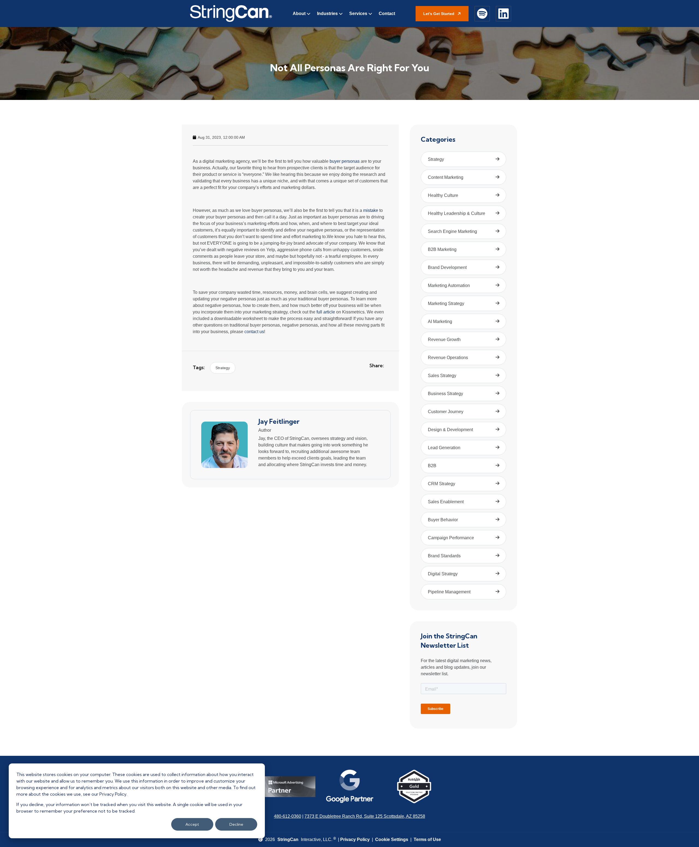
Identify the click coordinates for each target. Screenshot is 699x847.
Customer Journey (445, 411)
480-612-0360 (287, 816)
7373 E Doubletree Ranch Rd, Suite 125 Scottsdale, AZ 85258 (364, 816)
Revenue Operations (448, 357)
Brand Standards (444, 555)
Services (358, 13)
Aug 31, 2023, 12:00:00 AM (221, 137)
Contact (387, 13)
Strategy (222, 368)
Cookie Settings (391, 839)
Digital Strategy (443, 573)
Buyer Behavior (443, 519)
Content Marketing (445, 177)
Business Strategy (445, 393)
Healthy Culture (443, 195)
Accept (192, 824)
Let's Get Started (439, 13)
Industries (327, 13)
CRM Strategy (441, 483)
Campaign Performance (451, 537)
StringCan (287, 839)
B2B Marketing (442, 249)
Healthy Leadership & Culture (456, 213)
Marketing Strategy (446, 303)
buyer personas (345, 161)
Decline (236, 824)
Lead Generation (444, 447)
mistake (370, 210)
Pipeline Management (449, 592)
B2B (432, 465)
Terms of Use (427, 839)
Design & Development (450, 429)
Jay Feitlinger (279, 421)
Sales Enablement (446, 501)
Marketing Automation (449, 285)
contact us (254, 331)
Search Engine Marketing (452, 231)
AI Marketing (440, 321)
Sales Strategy (442, 375)
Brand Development (447, 267)
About (299, 13)
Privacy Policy (355, 839)
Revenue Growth (444, 339)
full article (325, 312)
